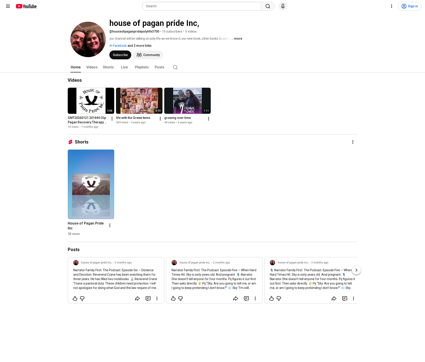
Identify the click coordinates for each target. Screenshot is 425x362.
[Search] (268, 6)
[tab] (75, 67)
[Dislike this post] (82, 298)
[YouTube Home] (26, 6)
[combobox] (203, 6)
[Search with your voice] (282, 6)
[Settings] (391, 6)
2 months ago (123, 262)
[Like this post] (75, 298)
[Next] (356, 270)
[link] (116, 281)
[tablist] (212, 67)
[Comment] (148, 298)
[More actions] (112, 118)
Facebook (119, 45)
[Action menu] (157, 298)
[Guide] (8, 6)
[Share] (137, 298)
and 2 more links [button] (140, 45)
